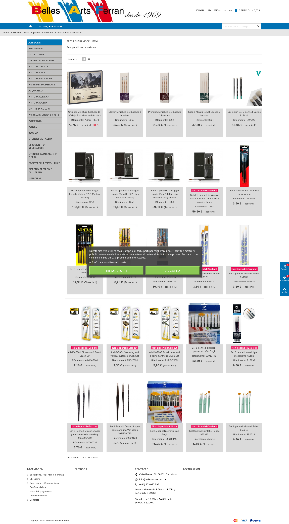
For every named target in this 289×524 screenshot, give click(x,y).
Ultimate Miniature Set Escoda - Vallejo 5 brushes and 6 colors (85, 114)
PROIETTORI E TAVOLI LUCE (44, 163)
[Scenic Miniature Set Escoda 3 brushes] (204, 88)
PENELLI (32, 126)
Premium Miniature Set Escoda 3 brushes (164, 114)
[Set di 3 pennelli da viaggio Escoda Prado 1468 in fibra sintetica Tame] (204, 166)
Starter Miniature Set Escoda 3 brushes (125, 114)
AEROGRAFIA (35, 48)
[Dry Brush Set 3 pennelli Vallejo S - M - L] (244, 88)
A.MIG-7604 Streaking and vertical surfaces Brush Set (125, 354)
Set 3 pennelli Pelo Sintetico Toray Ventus (244, 192)
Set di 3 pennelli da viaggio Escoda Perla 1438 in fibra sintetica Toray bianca (164, 194)
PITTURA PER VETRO (40, 78)
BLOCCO (33, 132)
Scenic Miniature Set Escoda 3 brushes (204, 114)
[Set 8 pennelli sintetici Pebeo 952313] (244, 402)
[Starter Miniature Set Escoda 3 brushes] (125, 88)
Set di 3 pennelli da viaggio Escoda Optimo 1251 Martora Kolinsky (85, 194)
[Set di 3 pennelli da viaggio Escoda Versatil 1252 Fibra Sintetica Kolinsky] (125, 166)
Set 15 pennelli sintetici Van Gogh (164, 433)
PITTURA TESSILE (38, 66)
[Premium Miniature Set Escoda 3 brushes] (164, 88)
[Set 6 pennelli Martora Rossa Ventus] (85, 245)
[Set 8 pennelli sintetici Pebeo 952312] (204, 402)
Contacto (34, 499)
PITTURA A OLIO (37, 102)
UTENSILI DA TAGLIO (40, 138)
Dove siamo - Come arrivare (45, 483)
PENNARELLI (35, 120)
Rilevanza (72, 59)
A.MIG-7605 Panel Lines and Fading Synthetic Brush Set (164, 354)
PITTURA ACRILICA (38, 96)
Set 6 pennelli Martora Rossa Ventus (85, 271)
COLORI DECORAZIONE (41, 60)
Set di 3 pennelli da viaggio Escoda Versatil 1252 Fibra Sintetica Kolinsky (125, 194)
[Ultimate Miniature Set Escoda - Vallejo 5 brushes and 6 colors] (85, 88)
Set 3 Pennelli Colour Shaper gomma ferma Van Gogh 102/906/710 (124, 430)
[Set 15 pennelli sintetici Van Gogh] (164, 402)
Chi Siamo (35, 479)
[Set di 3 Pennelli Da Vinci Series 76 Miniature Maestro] (164, 245)
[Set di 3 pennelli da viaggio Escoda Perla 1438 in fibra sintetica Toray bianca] (164, 166)
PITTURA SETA (36, 72)
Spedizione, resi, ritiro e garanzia (47, 474)
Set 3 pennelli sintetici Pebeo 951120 (204, 275)
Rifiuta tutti (116, 270)
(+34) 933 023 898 (149, 484)
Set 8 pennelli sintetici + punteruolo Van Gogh (204, 349)
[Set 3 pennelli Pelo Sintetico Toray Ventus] (244, 166)
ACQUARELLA (35, 90)
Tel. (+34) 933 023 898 (49, 26)
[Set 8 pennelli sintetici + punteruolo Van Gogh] (204, 323)
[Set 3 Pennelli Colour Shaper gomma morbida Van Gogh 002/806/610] (85, 402)
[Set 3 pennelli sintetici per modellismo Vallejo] (244, 323)
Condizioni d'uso (38, 495)
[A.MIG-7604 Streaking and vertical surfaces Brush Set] (125, 323)
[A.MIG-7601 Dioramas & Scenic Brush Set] (85, 323)
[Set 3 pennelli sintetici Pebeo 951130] (244, 245)
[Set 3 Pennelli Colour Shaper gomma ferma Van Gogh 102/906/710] (125, 402)
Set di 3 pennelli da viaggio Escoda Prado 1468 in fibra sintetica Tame (204, 198)
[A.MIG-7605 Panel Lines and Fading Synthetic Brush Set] (164, 323)
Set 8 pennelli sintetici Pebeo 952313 (244, 428)
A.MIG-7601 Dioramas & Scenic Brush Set (85, 354)
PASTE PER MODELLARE (41, 84)
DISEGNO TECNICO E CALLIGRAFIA (40, 171)
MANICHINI (34, 178)
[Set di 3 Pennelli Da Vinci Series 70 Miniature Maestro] (125, 245)
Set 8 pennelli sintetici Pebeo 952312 (204, 433)
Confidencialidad (38, 487)
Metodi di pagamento (41, 491)
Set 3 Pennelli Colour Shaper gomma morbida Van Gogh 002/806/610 (85, 434)
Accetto (172, 270)
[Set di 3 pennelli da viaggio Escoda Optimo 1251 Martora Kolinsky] (85, 166)
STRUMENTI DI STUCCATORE (36, 146)
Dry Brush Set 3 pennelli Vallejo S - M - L (244, 114)
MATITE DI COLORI (39, 108)
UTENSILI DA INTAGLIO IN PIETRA (43, 155)
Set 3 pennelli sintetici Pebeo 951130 (244, 275)
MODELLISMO (36, 54)
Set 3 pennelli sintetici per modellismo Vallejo (244, 354)
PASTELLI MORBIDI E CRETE (43, 114)
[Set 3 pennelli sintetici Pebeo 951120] (204, 245)
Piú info (93, 262)
